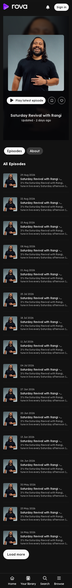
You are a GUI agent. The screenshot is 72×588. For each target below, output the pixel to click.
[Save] (51, 100)
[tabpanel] (36, 360)
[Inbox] (48, 7)
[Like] (61, 100)
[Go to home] (15, 7)
